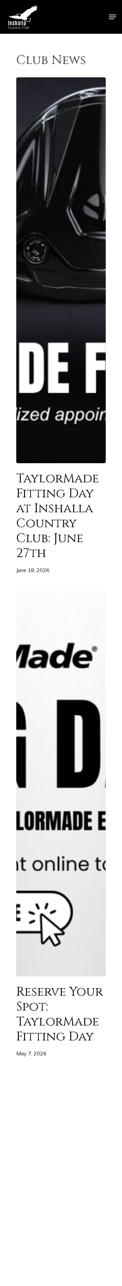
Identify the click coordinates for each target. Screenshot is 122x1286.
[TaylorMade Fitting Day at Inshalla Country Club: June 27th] (61, 270)
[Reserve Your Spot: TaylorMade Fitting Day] (61, 783)
